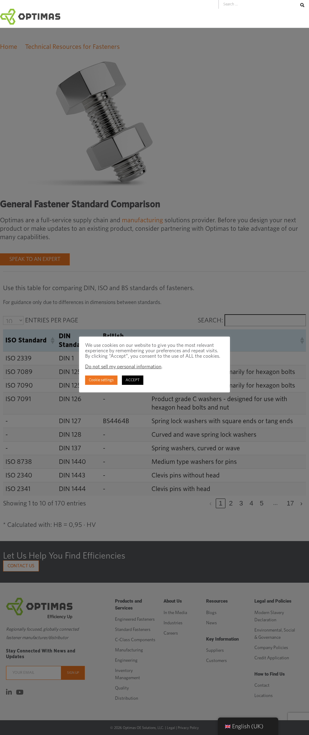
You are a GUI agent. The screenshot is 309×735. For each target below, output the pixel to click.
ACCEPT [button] (133, 380)
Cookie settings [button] (101, 380)
